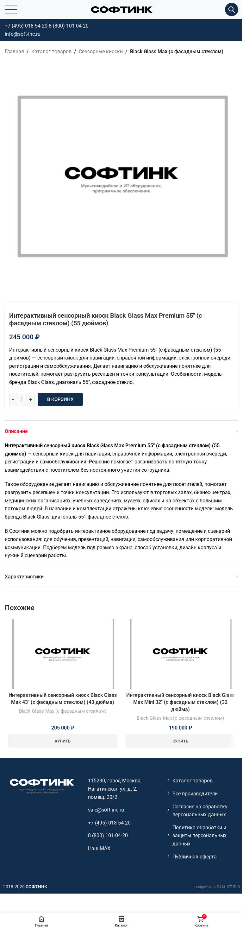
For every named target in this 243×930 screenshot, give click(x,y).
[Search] (231, 9)
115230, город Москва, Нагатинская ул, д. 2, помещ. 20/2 (114, 789)
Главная (14, 51)
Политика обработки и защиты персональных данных (199, 836)
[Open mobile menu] (11, 9)
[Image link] (41, 786)
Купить (63, 741)
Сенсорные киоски (101, 51)
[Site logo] (121, 9)
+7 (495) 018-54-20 (26, 26)
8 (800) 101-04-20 (69, 26)
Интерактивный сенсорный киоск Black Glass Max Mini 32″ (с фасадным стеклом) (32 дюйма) (180, 702)
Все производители (195, 794)
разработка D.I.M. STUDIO (217, 887)
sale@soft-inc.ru (106, 810)
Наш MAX (99, 848)
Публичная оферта (194, 857)
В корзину (60, 399)
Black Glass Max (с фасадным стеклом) (176, 51)
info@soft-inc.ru (22, 34)
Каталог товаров (51, 51)
